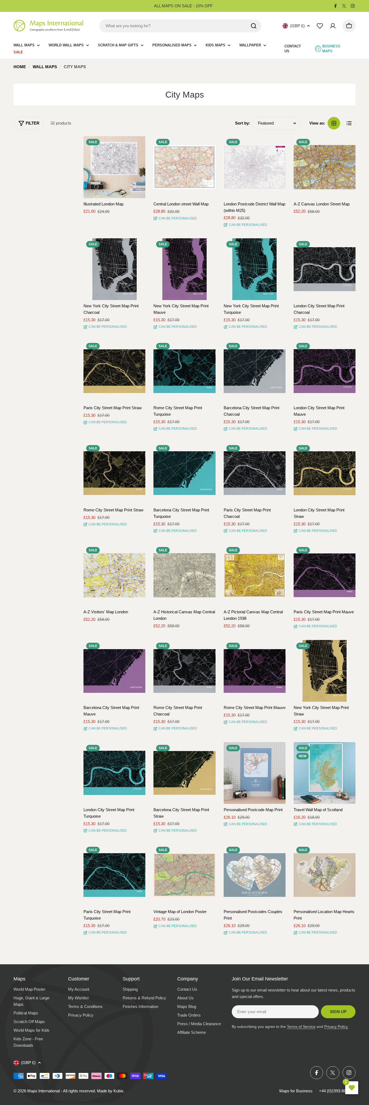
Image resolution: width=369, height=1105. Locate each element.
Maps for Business (296, 1091)
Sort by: (242, 123)
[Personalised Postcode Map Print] (255, 773)
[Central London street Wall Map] (184, 167)
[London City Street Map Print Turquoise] (114, 773)
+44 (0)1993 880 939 (337, 1091)
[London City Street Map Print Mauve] (324, 371)
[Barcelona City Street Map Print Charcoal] (255, 371)
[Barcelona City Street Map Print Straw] (184, 773)
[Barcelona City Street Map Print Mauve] (114, 671)
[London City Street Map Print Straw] (324, 473)
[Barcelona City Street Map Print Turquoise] (184, 473)
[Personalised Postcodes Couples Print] (255, 875)
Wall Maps (45, 66)
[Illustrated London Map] (114, 167)
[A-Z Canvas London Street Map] (324, 167)
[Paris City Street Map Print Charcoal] (255, 473)
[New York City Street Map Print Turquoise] (255, 269)
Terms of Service (301, 1026)
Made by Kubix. (111, 1091)
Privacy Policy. (336, 1026)
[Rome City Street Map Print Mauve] (255, 671)
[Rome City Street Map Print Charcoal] (184, 671)
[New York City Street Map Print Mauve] (184, 269)
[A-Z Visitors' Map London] (114, 575)
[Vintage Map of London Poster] (184, 875)
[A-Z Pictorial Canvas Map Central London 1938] (255, 575)
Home (20, 66)
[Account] (333, 26)
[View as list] (349, 123)
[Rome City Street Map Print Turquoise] (184, 371)
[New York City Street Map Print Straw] (324, 671)
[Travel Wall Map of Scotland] (324, 773)
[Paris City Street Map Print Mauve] (324, 575)
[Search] (253, 26)
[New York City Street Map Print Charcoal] (114, 269)
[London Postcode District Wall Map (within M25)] (255, 167)
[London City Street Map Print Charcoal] (324, 269)
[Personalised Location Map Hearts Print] (324, 875)
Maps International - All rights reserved (61, 1091)
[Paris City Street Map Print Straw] (114, 371)
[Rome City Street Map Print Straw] (114, 473)
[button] (136, 145)
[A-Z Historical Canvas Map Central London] (184, 575)
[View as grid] (333, 123)
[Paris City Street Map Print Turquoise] (114, 875)
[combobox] (180, 25)
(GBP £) (297, 25)
